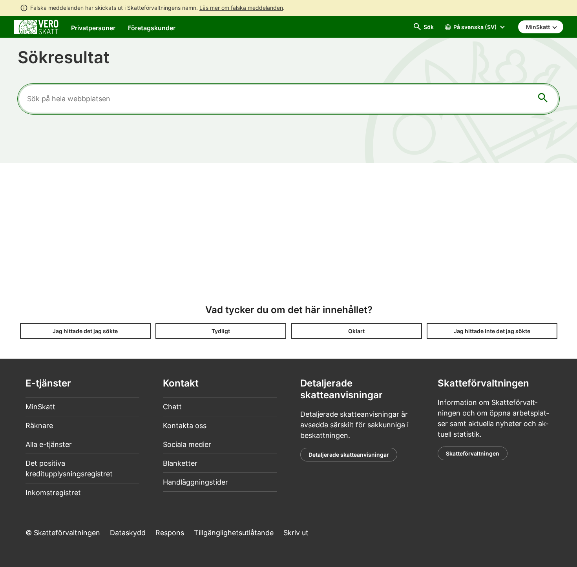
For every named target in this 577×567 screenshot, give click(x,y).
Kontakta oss (184, 425)
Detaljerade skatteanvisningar (349, 454)
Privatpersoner (93, 28)
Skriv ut (296, 533)
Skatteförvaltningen (472, 453)
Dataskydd (128, 533)
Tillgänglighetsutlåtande (234, 533)
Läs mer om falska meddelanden (241, 7)
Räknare (39, 425)
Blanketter (180, 463)
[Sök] (542, 99)
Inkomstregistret (53, 493)
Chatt (172, 407)
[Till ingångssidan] (36, 26)
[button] (85, 331)
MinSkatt (40, 407)
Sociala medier (187, 444)
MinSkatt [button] (538, 27)
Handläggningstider (195, 482)
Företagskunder (151, 28)
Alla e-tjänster (49, 444)
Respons (169, 533)
